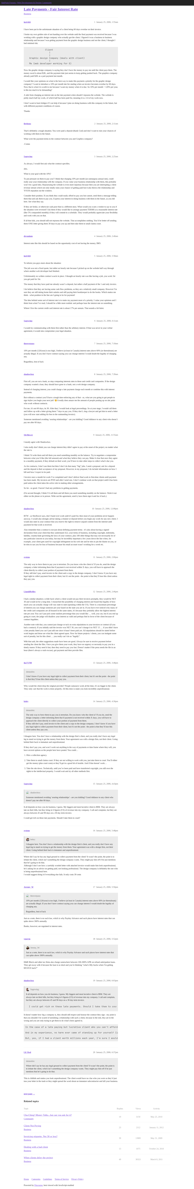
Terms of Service (62, 1179)
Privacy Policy (77, 1179)
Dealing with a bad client (36, 1147)
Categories (36, 1179)
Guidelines (47, 1179)
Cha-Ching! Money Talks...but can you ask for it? (48, 1115)
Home (26, 1179)
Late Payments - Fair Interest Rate (51, 9)
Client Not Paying (32, 1125)
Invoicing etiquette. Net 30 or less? (40, 1136)
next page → (29, 1094)
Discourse (38, 1185)
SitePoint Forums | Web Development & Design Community (26, 3)
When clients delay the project (38, 1157)
